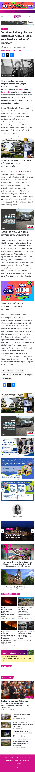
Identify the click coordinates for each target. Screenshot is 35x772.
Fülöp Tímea (17, 517)
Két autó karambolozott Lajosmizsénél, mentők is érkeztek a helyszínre (23, 724)
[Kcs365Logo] (17, 16)
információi (5, 92)
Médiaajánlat (17, 763)
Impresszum (9, 760)
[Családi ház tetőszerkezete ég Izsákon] (6, 717)
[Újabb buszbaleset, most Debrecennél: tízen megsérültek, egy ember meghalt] (6, 733)
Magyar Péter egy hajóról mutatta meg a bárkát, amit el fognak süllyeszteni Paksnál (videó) (26, 635)
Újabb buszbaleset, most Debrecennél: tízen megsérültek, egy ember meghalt (22, 733)
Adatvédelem (17, 760)
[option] (17, 531)
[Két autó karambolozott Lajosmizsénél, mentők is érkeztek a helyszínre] (6, 725)
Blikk (21, 89)
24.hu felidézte (12, 171)
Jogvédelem (25, 760)
